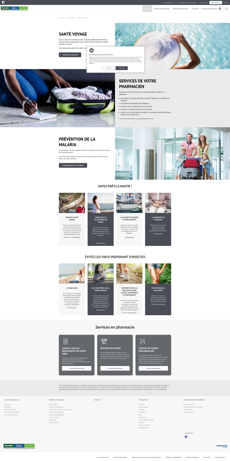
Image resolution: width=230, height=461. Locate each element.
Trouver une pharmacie (153, 368)
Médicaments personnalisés (12, 412)
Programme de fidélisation (56, 415)
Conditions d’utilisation (192, 457)
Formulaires (142, 412)
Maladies (141, 409)
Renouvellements (216, 2)
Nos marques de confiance (56, 412)
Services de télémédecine (56, 407)
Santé (140, 415)
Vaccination (7, 407)
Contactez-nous (203, 2)
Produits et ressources (56, 400)
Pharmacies (207, 457)
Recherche (142, 404)
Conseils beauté (53, 422)
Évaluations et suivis (10, 409)
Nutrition (141, 422)
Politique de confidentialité (173, 457)
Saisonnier (71, 18)
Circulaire (97, 400)
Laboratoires (142, 417)
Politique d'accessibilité (120, 457)
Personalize (108, 68)
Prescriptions (8, 404)
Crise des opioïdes (54, 417)
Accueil (61, 18)
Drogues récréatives (144, 425)
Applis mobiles (53, 404)
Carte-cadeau (53, 420)
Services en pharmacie (12, 400)
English (226, 2)
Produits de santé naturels (146, 420)
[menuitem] (3, 2)
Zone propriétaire (220, 457)
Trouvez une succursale (70, 55)
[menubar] (3, 2)
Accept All (121, 68)
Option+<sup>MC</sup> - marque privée (60, 409)
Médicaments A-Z (144, 428)
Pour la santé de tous (103, 457)
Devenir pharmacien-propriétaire (186, 2)
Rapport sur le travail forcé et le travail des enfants (146, 457)
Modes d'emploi (143, 407)
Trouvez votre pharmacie (76, 368)
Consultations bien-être (11, 415)
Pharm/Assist (143, 400)
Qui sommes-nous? (169, 2)
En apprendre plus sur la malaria (73, 165)
